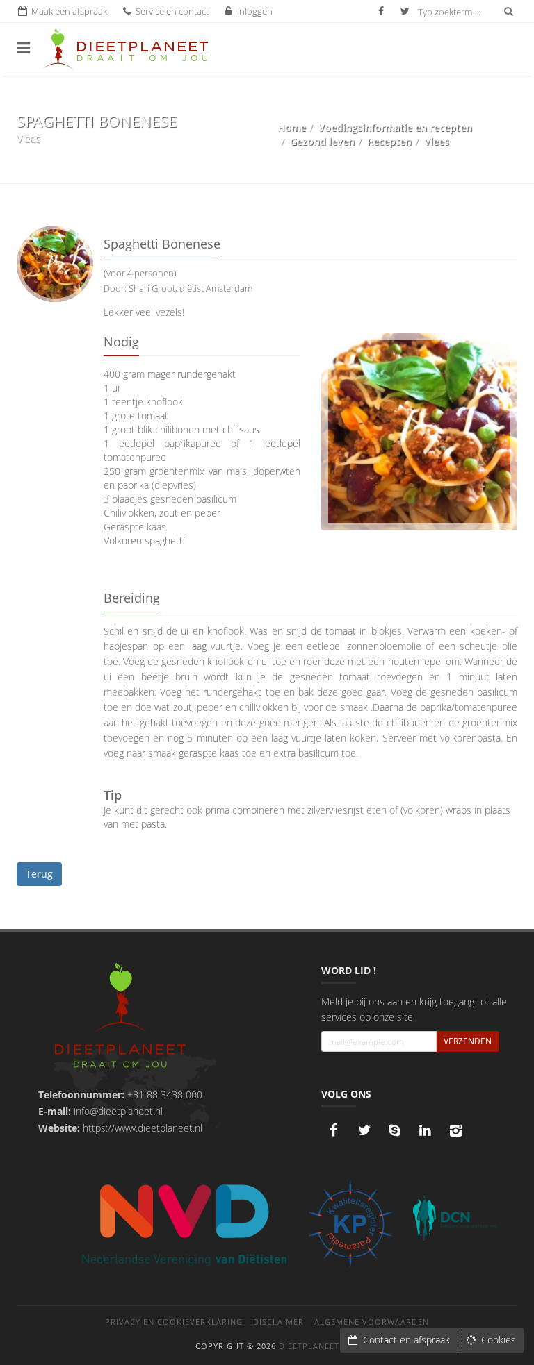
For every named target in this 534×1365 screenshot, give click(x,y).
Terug (39, 873)
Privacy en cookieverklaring (174, 1321)
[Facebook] (333, 1130)
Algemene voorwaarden (371, 1321)
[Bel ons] (394, 1130)
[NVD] (183, 1223)
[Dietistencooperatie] (454, 1218)
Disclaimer (278, 1321)
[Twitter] (364, 1130)
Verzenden (468, 1041)
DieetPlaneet (309, 1346)
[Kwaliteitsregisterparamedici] (350, 1224)
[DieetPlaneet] (120, 1017)
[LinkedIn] (425, 1130)
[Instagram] (456, 1130)
